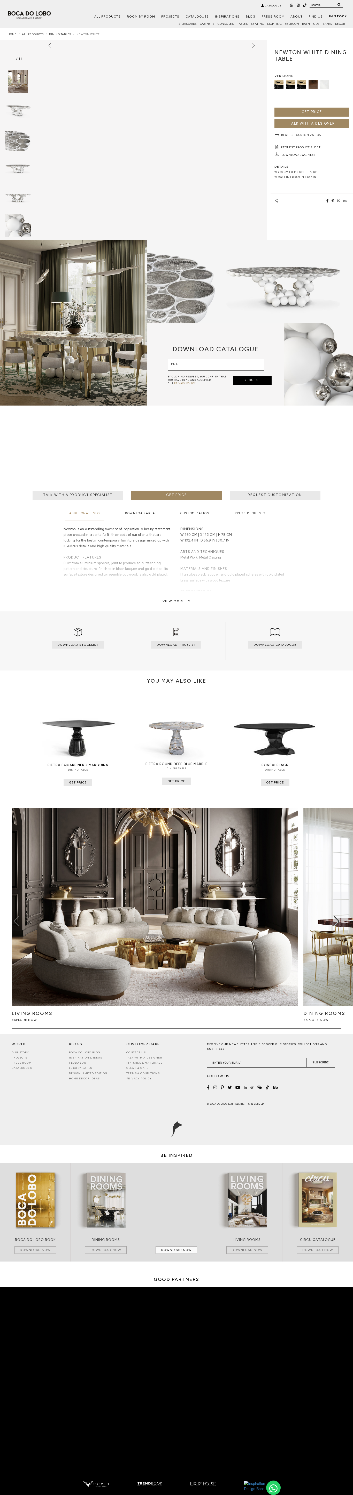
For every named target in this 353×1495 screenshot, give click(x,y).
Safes (327, 24)
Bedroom (292, 24)
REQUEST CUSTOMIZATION (275, 495)
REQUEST (252, 380)
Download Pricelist (176, 645)
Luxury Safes (80, 1068)
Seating (257, 24)
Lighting (274, 24)
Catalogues (197, 16)
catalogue (272, 5)
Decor (340, 24)
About (296, 16)
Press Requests (250, 513)
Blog (250, 16)
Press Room (273, 16)
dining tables (60, 34)
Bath (306, 24)
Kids (316, 24)
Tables (242, 24)
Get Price (312, 112)
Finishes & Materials (144, 1062)
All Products (107, 16)
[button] (336, 921)
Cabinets (207, 24)
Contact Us (136, 1052)
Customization (195, 513)
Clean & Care (137, 1068)
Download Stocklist (77, 645)
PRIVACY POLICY (185, 383)
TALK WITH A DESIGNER (312, 123)
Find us (316, 16)
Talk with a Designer (144, 1057)
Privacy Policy (139, 1078)
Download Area (140, 513)
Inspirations (227, 16)
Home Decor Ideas (84, 1078)
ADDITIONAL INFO (84, 513)
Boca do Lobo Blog (84, 1052)
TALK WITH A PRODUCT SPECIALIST (78, 495)
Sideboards (188, 24)
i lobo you (77, 1062)
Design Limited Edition (88, 1073)
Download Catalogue (275, 645)
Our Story (20, 1052)
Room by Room (141, 16)
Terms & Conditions (143, 1073)
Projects (170, 16)
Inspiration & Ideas (85, 1057)
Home (12, 34)
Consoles (226, 24)
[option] (18, 110)
